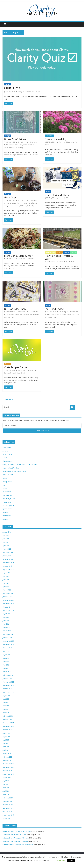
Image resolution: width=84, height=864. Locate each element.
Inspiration (6, 488)
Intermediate (7, 492)
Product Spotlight (9, 505)
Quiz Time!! (13, 88)
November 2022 (8, 685)
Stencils (73, 252)
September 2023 (8, 651)
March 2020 (7, 794)
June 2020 (6, 784)
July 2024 (6, 617)
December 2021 (8, 723)
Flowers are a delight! (57, 139)
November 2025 (8, 563)
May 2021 (6, 747)
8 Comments (32, 142)
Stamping (7, 317)
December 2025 (8, 559)
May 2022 (6, 706)
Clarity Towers (21, 203)
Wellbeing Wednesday (27, 206)
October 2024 (7, 607)
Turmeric (16, 206)
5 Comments (70, 142)
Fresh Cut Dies (50, 252)
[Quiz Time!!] (42, 38)
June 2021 (6, 743)
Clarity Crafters (13, 145)
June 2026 (6, 539)
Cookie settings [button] (59, 860)
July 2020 (6, 781)
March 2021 (7, 753)
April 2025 (6, 586)
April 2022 (6, 709)
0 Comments (70, 198)
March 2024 (7, 631)
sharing (20, 148)
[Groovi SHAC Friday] (22, 112)
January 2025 (7, 597)
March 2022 (7, 713)
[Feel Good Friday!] (62, 282)
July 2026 (6, 535)
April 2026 (6, 546)
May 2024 (6, 624)
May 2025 (6, 583)
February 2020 (8, 798)
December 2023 (8, 641)
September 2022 (8, 692)
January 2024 (7, 638)
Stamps (7, 84)
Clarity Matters (8, 461)
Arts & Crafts (50, 315)
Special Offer (7, 509)
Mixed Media (7, 495)
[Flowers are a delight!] (62, 112)
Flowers (47, 145)
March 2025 (7, 590)
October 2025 (7, 566)
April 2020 (6, 791)
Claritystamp (23, 145)
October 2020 (7, 771)
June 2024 (6, 621)
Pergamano (7, 502)
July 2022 (6, 699)
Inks (21, 315)
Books (5, 458)
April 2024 (6, 627)
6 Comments (29, 259)
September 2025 (8, 569)
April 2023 (6, 668)
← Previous (8, 399)
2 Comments (70, 261)
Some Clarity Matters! (57, 195)
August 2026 (7, 532)
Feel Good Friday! (54, 308)
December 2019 (8, 805)
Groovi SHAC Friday (15, 139)
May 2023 (6, 665)
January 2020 (7, 801)
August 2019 (7, 818)
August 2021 (7, 736)
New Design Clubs (9, 499)
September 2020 (8, 774)
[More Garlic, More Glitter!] (22, 229)
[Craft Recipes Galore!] (22, 340)
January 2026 (7, 556)
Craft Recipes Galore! (16, 367)
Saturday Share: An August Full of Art (16, 838)
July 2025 (6, 576)
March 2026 (7, 549)
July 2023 (6, 658)
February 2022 (8, 716)
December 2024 (8, 600)
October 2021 (7, 730)
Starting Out (7, 516)
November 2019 (8, 808)
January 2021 (7, 760)
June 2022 (6, 702)
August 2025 (7, 573)
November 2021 (8, 726)
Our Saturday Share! (15, 308)
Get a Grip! (10, 197)
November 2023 (8, 644)
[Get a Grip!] (22, 168)
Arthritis (8, 203)
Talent (13, 317)
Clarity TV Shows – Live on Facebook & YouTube (20, 464)
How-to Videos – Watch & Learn (59, 257)
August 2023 (7, 655)
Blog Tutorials (7, 454)
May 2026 (6, 542)
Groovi (6, 148)
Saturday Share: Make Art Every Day (15, 841)
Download (31, 145)
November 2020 (8, 767)
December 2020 (8, 764)
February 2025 (8, 593)
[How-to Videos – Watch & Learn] (62, 229)
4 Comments (29, 370)
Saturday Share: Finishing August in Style (17, 831)
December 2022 (8, 682)
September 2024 (8, 610)
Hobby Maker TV (8, 482)
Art (7, 145)
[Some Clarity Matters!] (62, 168)
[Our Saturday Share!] (22, 282)
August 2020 (7, 777)
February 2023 (8, 675)
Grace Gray (21, 142)
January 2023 (7, 678)
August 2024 (7, 614)
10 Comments (73, 312)
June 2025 (6, 580)
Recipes (10, 206)
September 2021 (8, 733)
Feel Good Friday (65, 315)
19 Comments (32, 200)
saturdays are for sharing (31, 315)
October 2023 (7, 648)
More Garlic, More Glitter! (18, 255)
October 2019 (7, 811)
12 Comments (29, 92)
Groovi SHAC (13, 148)
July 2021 (6, 740)
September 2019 (8, 815)
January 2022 (7, 719)
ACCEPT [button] (71, 860)
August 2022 (7, 696)
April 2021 (6, 750)
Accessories (49, 136)
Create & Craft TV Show (11, 468)
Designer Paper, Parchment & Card (15, 471)
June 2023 (6, 661)
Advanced (6, 451)
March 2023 (7, 672)
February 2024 (8, 634)
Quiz (39, 92)
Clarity (20, 92)
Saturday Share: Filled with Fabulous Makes (18, 845)
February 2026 (8, 552)
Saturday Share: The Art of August (15, 834)
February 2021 (8, 757)
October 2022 (7, 689)
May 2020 (6, 788)
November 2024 (8, 603)
